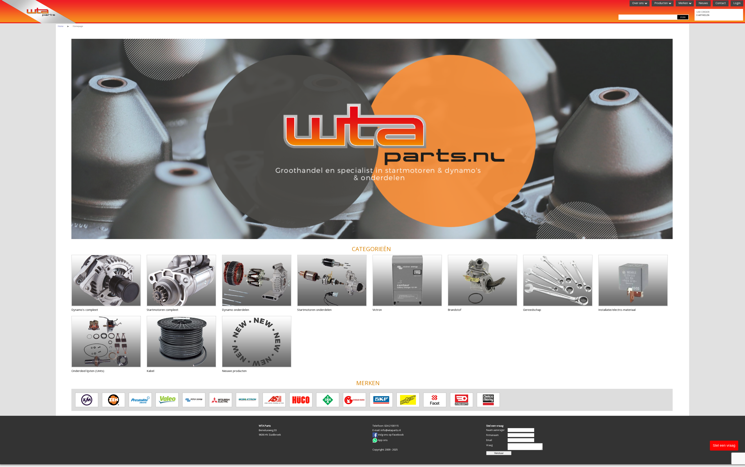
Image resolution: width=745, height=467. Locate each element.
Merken (683, 3)
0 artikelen (702, 13)
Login (737, 3)
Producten (661, 3)
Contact (721, 3)
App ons (382, 440)
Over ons (638, 3)
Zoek (683, 17)
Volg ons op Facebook (390, 434)
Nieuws (703, 3)
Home (60, 26)
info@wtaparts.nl (391, 430)
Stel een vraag (724, 445)
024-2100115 (391, 425)
